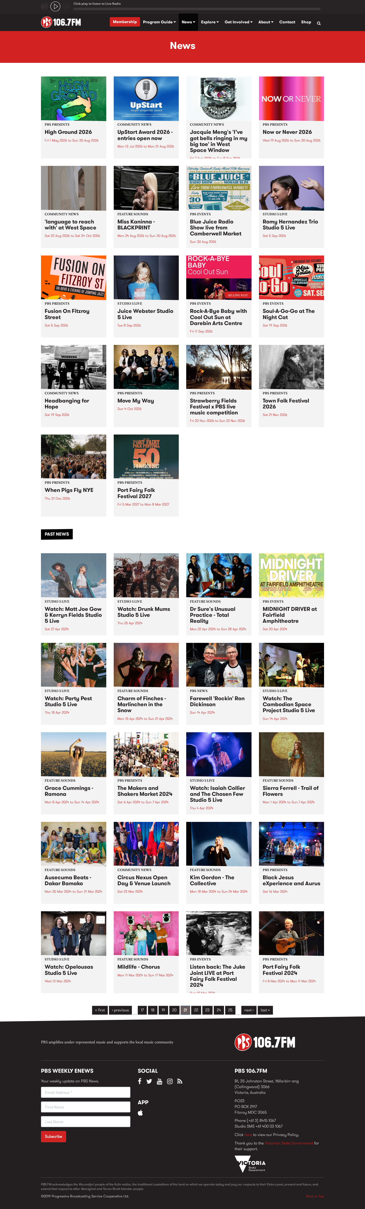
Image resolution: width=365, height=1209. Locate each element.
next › (249, 1010)
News (187, 22)
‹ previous (120, 1010)
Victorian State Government (289, 1143)
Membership (125, 22)
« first (100, 1010)
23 (207, 1010)
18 (152, 1010)
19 (163, 1010)
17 (142, 1010)
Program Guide (158, 22)
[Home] (62, 22)
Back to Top (315, 1196)
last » (265, 1010)
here (248, 1134)
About (264, 22)
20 (174, 1010)
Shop (306, 22)
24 (219, 1010)
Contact (287, 22)
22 (196, 1010)
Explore (209, 22)
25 (230, 1010)
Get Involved (237, 22)
